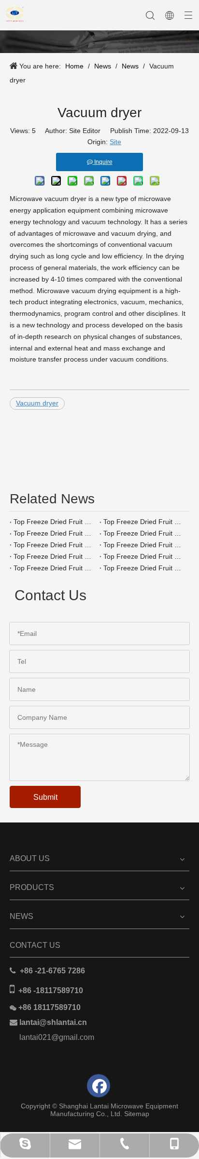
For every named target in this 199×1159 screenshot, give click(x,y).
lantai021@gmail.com (56, 1037)
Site (115, 142)
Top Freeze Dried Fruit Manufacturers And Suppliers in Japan (55, 522)
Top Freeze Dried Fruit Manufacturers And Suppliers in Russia (144, 545)
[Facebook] (98, 1085)
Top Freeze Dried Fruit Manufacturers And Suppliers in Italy (55, 545)
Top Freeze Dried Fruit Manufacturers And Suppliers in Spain (144, 533)
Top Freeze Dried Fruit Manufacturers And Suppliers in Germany (144, 556)
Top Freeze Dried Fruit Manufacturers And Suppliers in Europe (144, 568)
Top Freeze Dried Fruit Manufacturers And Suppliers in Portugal (55, 533)
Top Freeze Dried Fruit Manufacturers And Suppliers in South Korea (144, 522)
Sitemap (136, 1114)
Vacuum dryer (37, 403)
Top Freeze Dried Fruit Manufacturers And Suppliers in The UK (55, 556)
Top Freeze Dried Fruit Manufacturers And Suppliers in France (55, 568)
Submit (45, 797)
